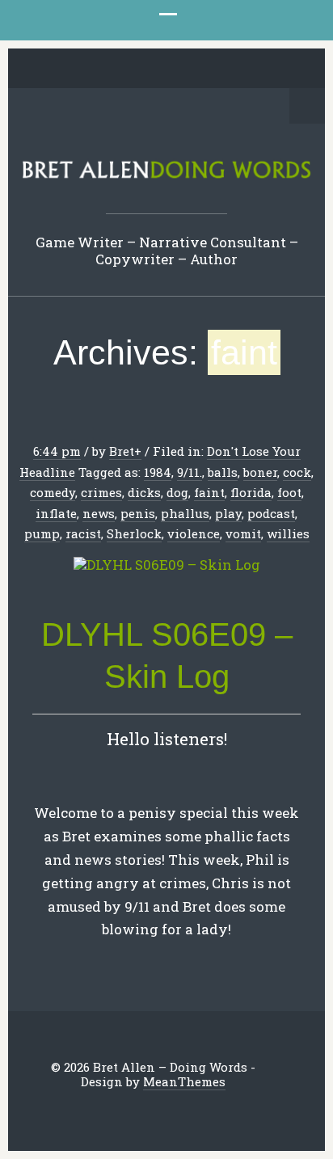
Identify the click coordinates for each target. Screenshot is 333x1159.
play (228, 513)
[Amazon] (229, 69)
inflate (56, 513)
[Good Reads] (204, 69)
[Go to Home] (166, 176)
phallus (185, 513)
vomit (243, 533)
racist (83, 533)
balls (223, 472)
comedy (52, 492)
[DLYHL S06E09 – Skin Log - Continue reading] (166, 565)
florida (251, 492)
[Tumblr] (179, 69)
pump (42, 533)
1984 (157, 472)
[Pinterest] (154, 69)
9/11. (189, 472)
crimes (101, 492)
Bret (121, 451)
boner (260, 472)
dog (177, 492)
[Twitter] (79, 69)
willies (288, 533)
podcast (271, 513)
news (98, 513)
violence (193, 533)
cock (297, 472)
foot (289, 492)
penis (137, 513)
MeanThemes (184, 1081)
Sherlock (134, 533)
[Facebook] (104, 69)
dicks (144, 492)
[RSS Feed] (254, 69)
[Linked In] (129, 69)
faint (209, 492)
